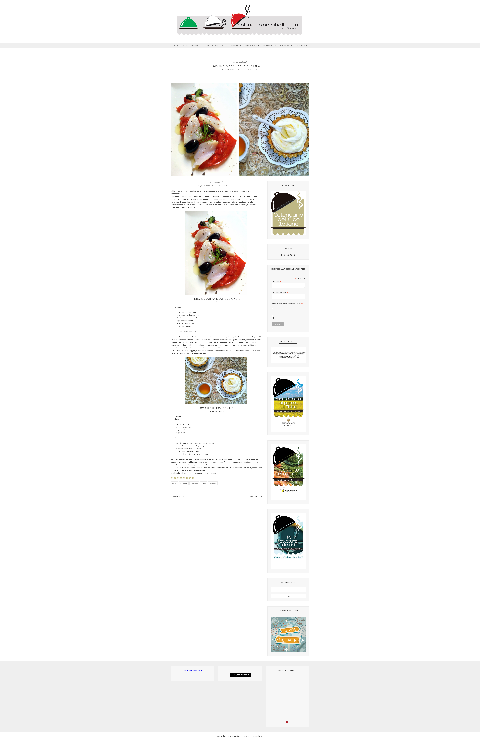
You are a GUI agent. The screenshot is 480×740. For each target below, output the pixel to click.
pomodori (212, 483)
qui (244, 199)
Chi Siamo (285, 45)
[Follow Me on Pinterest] (287, 722)
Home (175, 45)
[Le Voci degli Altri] (288, 634)
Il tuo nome (276, 281)
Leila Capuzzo (217, 302)
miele (204, 483)
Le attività (233, 45)
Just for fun (251, 45)
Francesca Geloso (217, 411)
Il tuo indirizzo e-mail (280, 292)
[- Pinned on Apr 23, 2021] (275, 678)
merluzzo (194, 483)
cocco (174, 483)
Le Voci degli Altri (214, 45)
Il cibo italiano (190, 45)
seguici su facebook (192, 670)
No (274, 318)
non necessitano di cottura (213, 191)
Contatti (300, 45)
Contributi (268, 45)
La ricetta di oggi (240, 62)
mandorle (183, 483)
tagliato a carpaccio (223, 202)
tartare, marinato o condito (243, 202)
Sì (273, 310)
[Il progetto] (288, 213)
